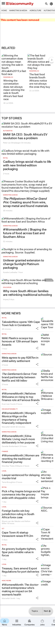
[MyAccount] (52, 4)
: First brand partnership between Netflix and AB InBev (19, 377)
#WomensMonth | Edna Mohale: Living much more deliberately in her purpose (18, 439)
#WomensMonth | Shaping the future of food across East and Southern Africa (24, 233)
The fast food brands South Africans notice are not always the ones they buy (39, 80)
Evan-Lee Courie (9, 404)
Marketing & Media (18, 10)
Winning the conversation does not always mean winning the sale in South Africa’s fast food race (13, 90)
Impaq (5, 299)
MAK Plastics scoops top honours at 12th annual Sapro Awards (20, 341)
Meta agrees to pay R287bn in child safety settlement (20, 359)
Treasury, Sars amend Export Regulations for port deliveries (20, 570)
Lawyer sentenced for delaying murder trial (21, 476)
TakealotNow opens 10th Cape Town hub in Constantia (21, 323)
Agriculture (35, 10)
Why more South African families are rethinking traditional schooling (27, 293)
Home (4, 10)
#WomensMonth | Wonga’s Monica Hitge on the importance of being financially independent (19, 417)
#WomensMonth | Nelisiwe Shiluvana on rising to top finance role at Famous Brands (21, 397)
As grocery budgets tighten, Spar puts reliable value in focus (19, 552)
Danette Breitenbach (10, 446)
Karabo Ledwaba (10, 272)
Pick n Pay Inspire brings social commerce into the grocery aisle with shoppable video (21, 494)
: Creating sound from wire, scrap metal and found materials (25, 202)
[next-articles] (51, 60)
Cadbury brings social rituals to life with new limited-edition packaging (27, 165)
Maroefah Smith (8, 427)
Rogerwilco (8, 77)
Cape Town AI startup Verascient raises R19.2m (17, 534)
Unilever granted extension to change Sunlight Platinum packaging (23, 264)
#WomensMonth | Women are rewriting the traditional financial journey (20, 459)
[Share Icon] (37, 328)
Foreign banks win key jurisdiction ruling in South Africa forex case (18, 514)
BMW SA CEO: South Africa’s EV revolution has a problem (25, 136)
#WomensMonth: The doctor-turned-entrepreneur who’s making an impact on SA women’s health (20, 589)
